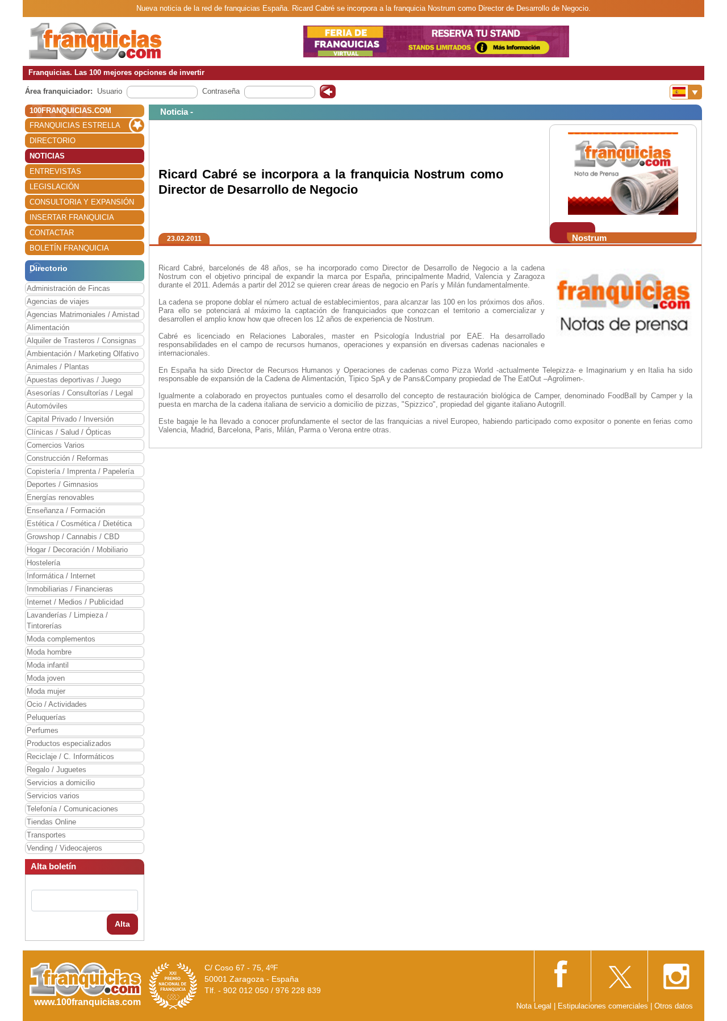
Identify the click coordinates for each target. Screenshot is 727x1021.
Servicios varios (53, 795)
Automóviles (47, 406)
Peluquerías (46, 717)
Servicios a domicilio (61, 782)
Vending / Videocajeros (64, 848)
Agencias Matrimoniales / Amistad (83, 314)
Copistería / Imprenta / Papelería (80, 471)
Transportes (46, 835)
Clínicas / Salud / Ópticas (69, 432)
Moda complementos (61, 639)
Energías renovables (60, 497)
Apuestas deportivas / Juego (74, 380)
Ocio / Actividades (57, 704)
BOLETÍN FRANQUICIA (69, 248)
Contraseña (221, 91)
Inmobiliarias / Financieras (70, 589)
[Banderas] (686, 92)
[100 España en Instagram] (676, 973)
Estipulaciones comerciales (604, 1006)
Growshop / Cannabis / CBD (73, 536)
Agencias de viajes (58, 301)
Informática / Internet (61, 576)
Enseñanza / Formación (66, 510)
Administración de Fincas (68, 288)
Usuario (109, 91)
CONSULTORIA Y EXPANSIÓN (82, 202)
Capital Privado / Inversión (70, 419)
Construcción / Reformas (67, 458)
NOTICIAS (47, 156)
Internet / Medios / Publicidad (75, 602)
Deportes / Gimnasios (62, 484)
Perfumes (43, 730)
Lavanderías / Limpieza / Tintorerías (67, 620)
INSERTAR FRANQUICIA (72, 217)
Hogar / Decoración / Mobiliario (77, 549)
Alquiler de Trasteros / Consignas (81, 340)
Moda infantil (48, 665)
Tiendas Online (51, 822)
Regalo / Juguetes (56, 769)
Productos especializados (69, 743)
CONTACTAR (52, 232)
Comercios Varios (56, 445)
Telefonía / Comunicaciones (72, 809)
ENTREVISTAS (55, 171)
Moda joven (46, 678)
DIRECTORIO (53, 140)
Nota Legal (533, 1006)
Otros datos (673, 1006)
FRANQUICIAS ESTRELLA (75, 125)
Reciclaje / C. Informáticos (70, 756)
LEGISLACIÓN (54, 186)
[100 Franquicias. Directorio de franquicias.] (95, 40)
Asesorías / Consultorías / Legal (80, 393)
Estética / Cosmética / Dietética (79, 523)
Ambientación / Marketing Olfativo (83, 353)
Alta (122, 923)
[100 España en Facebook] (562, 972)
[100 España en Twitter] (619, 973)
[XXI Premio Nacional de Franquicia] (173, 985)
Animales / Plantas (58, 366)
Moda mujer (46, 691)
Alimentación (48, 327)
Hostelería (43, 563)
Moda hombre (49, 652)
